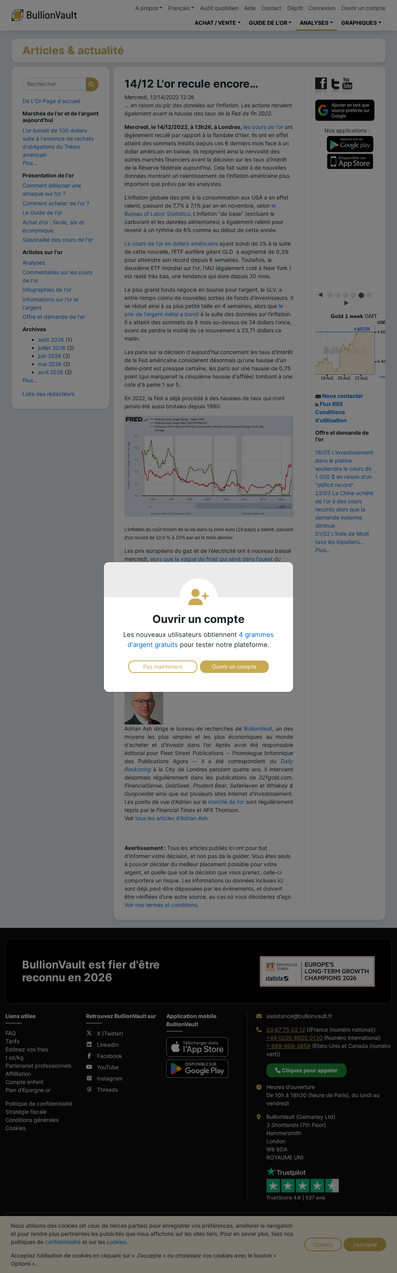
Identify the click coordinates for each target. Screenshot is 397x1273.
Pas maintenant (162, 666)
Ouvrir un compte (234, 666)
